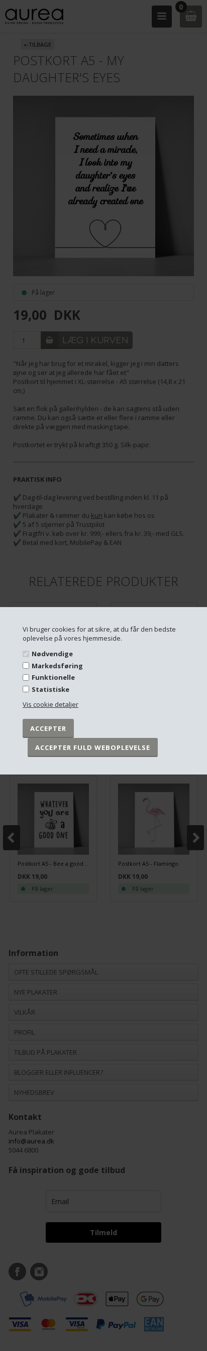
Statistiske (50, 689)
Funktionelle (53, 677)
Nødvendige (52, 653)
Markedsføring (57, 665)
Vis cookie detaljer (50, 704)
